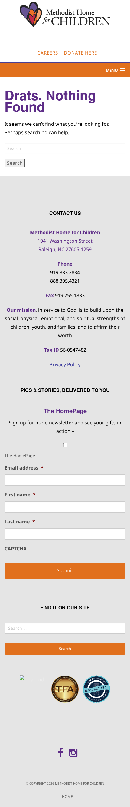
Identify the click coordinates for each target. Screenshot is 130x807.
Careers (47, 53)
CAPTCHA (16, 549)
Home (67, 796)
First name (20, 495)
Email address (24, 468)
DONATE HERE (80, 53)
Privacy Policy (65, 364)
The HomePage (20, 455)
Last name (20, 522)
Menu (112, 70)
